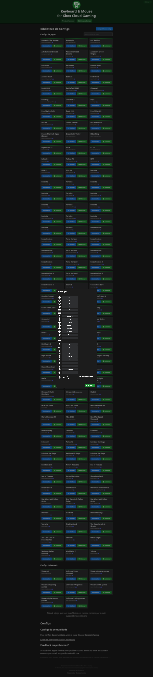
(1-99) (86, 376)
